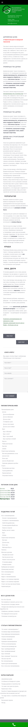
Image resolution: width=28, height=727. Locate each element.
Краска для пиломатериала (9, 663)
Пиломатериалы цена (7, 409)
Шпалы (4, 448)
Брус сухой (6, 434)
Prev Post (10, 336)
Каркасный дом (6, 473)
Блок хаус (5, 458)
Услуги (3, 466)
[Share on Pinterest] (16, 32)
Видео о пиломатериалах (8, 576)
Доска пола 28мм (5, 490)
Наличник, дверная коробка (10, 463)
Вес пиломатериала (7, 661)
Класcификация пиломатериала (10, 634)
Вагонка (2, 488)
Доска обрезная (8, 417)
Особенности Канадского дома (10, 681)
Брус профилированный (8, 651)
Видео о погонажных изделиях (10, 579)
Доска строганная (8, 424)
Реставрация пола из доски (9, 614)
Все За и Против (6, 599)
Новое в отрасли (7, 528)
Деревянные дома (6, 679)
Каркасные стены (6, 689)
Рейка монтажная (7, 443)
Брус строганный (8, 436)
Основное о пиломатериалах (10, 520)
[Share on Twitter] (6, 32)
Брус (3, 429)
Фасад (3, 702)
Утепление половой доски (8, 616)
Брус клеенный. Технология (9, 656)
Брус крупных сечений (9, 439)
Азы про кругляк (6, 658)
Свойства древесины (8, 523)
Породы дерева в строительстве (10, 684)
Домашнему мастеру (7, 569)
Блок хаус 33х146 (5, 497)
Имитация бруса (5, 499)
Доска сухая (6, 419)
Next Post (21, 342)
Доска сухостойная (8, 426)
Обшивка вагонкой (7, 554)
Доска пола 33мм (5, 492)
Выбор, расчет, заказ (8, 530)
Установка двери (7, 562)
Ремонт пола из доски (8, 559)
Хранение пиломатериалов (9, 641)
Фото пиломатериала (7, 572)
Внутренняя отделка (7, 700)
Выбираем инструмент (7, 567)
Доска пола (5, 456)
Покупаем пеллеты (7, 475)
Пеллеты (3, 550)
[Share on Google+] (10, 32)
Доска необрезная (8, 414)
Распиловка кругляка (8, 468)
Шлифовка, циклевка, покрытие (10, 611)
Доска (4, 412)
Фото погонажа (6, 574)
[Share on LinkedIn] (13, 32)
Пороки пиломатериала (8, 636)
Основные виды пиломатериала (10, 631)
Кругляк (4, 446)
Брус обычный (7, 431)
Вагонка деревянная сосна (10, 453)
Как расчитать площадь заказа (10, 604)
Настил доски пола (7, 557)
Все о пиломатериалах (7, 515)
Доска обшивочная (8, 461)
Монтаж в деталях (6, 552)
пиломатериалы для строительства (13, 93)
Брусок (4, 441)
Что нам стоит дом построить (10, 686)
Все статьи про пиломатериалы (10, 666)
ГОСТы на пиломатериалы (8, 644)
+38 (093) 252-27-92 (13, 17)
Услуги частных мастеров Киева (10, 584)
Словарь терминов (6, 639)
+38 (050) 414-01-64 (13, 21)
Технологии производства (8, 646)
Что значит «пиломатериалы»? (10, 629)
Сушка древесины (7, 470)
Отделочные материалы (8, 451)
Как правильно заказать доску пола (11, 602)
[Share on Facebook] (3, 32)
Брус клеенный (5, 653)
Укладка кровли (6, 564)
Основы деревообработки (10, 525)
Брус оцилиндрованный (8, 649)
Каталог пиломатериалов (9, 518)
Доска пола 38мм (5, 494)
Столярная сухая (8, 421)
